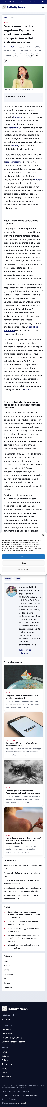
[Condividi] (15, 55)
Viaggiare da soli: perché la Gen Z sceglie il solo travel (22, 696)
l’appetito (18, 117)
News (6, 22)
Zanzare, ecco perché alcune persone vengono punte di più (22, 923)
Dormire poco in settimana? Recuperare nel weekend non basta (23, 791)
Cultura (7, 983)
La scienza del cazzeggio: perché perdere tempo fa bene (24, 930)
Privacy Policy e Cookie (12, 1037)
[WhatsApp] (31, 55)
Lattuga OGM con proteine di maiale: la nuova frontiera (23, 946)
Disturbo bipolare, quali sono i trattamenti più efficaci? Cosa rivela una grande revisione (24, 938)
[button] (43, 535)
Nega (24, 563)
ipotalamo (13, 127)
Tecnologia (10, 740)
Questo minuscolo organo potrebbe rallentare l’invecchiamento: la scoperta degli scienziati (23, 915)
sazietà (27, 389)
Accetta (23, 557)
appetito (8, 579)
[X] (26, 55)
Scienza (7, 965)
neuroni (38, 179)
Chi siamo (6, 1029)
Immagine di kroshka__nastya (14, 89)
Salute (6, 970)
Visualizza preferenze (24, 569)
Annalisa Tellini (10, 47)
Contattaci (7, 1033)
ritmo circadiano (13, 161)
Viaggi (6, 978)
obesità (14, 145)
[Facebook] (21, 55)
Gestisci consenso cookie (13, 1041)
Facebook (6, 1019)
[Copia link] (6, 61)
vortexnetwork (20, 1103)
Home (6, 18)
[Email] (37, 55)
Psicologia (8, 987)
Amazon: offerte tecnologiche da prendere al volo (22, 744)
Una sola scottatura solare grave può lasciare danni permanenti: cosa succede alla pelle (23, 840)
